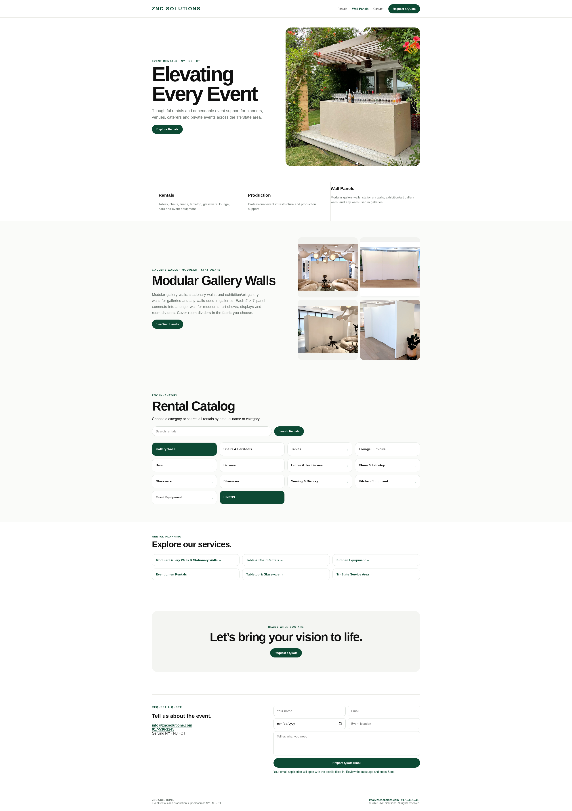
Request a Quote (404, 9)
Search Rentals (289, 431)
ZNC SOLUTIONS (176, 8)
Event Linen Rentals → (173, 574)
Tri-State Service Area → (354, 574)
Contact (378, 9)
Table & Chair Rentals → (264, 560)
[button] (184, 449)
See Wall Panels (167, 324)
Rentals (342, 9)
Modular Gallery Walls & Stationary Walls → (189, 560)
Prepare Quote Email (346, 763)
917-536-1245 (163, 729)
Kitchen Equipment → (353, 560)
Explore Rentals (167, 129)
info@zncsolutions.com (172, 725)
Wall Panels (360, 9)
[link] (252, 497)
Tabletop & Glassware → (265, 574)
